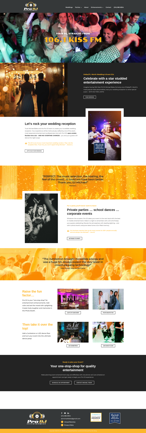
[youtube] (65, 413)
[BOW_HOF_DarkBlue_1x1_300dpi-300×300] (114, 413)
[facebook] (62, 413)
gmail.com (76, 418)
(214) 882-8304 (66, 416)
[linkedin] (68, 413)
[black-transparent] (37, 412)
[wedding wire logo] (96, 413)
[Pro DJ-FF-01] (30, 2)
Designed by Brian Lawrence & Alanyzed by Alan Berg (82, 430)
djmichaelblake (66, 418)
